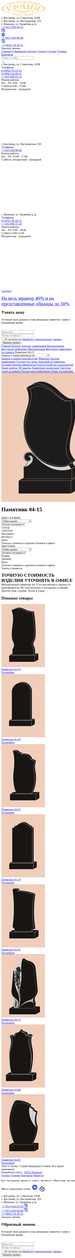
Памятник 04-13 (11, 1019)
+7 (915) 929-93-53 (12, 27)
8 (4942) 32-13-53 (11, 70)
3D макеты (24, 367)
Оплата (42, 51)
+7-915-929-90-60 (11, 150)
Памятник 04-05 (11, 1159)
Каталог (32, 51)
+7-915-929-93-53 (11, 76)
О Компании (19, 51)
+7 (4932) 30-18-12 (12, 45)
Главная (6, 51)
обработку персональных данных (42, 339)
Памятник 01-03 (11, 739)
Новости (38, 1175)
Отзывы (62, 51)
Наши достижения (62, 371)
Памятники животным (45, 367)
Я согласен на (33, 339)
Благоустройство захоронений (55, 364)
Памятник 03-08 (11, 1089)
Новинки (44, 358)
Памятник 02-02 (11, 949)
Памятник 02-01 (11, 809)
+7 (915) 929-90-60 (12, 37)
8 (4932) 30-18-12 (11, 220)
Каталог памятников (34, 346)
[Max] (3, 31)
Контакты (7, 54)
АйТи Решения (33, 1172)
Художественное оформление (19, 364)
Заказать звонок (11, 342)
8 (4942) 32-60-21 (11, 73)
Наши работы (9, 367)
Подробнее (7, 672)
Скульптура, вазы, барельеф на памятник (40, 361)
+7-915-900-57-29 (11, 223)
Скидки (51, 51)
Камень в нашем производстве (19, 358)
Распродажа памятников (35, 371)
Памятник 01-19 (11, 879)
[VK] (37, 34)
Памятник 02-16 (11, 669)
